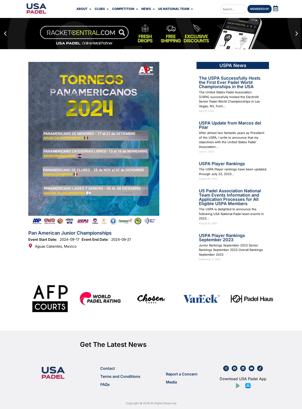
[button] (5, 34)
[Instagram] (226, 368)
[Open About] (90, 9)
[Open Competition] (136, 9)
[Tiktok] (260, 368)
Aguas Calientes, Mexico (55, 246)
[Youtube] (251, 368)
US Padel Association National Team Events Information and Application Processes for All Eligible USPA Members (230, 197)
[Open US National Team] (191, 9)
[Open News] (153, 9)
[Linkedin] (243, 368)
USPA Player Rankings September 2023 (222, 237)
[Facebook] (234, 368)
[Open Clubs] (107, 9)
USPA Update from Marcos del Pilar (230, 125)
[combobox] (233, 8)
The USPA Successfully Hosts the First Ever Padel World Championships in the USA (229, 82)
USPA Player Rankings (222, 163)
